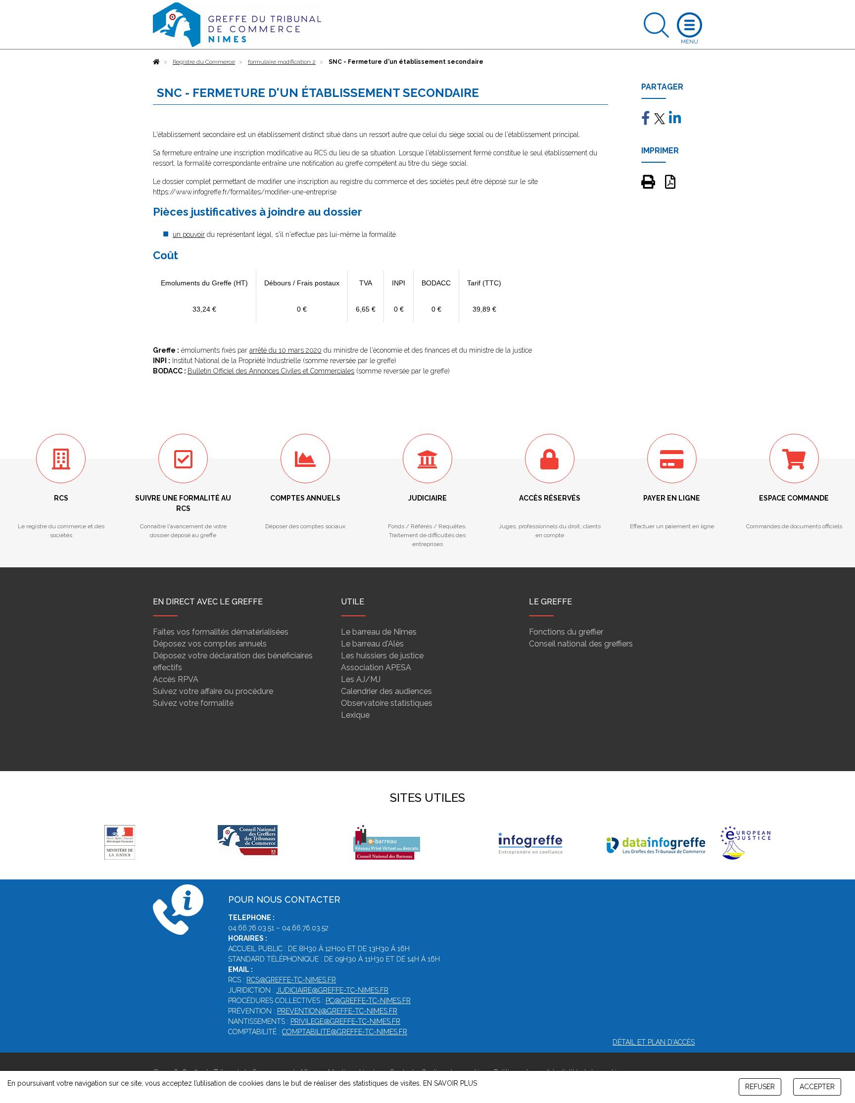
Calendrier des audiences (386, 691)
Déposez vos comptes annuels (210, 643)
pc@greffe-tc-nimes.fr (368, 1001)
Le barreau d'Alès (372, 643)
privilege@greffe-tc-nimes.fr (345, 1021)
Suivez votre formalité (193, 703)
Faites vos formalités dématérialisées (220, 632)
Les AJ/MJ (360, 679)
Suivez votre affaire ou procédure (213, 691)
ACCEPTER (817, 1087)
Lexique (355, 715)
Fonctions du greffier (566, 632)
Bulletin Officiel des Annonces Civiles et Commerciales (271, 371)
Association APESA (376, 667)
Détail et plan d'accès (654, 1042)
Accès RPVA (175, 679)
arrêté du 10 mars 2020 (285, 350)
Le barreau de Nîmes (379, 632)
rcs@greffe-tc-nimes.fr (291, 980)
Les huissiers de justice (382, 655)
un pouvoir (189, 234)
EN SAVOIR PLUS (450, 1083)
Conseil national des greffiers (581, 643)
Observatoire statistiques (386, 703)
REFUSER (760, 1087)
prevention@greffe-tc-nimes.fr (337, 1011)
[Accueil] (156, 61)
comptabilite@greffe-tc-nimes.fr (344, 1032)
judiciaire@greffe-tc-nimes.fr (332, 990)
